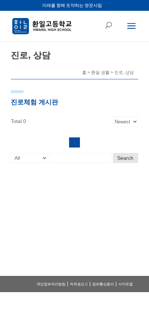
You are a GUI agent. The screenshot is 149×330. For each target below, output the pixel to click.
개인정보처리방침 (51, 284)
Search (125, 158)
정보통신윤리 (103, 284)
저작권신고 (79, 284)
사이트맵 (125, 284)
